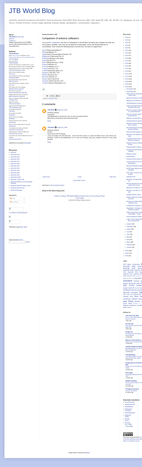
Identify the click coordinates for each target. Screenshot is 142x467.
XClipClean (12, 122)
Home (80, 177)
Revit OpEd (129, 373)
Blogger (125, 283)
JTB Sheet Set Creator (15, 133)
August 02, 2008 (62, 110)
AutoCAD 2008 (129, 266)
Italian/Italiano (129, 406)
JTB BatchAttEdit (14, 78)
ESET (44, 62)
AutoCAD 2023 (15, 175)
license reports (16, 55)
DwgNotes (12, 115)
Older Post (113, 177)
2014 (127, 68)
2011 (127, 76)
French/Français (130, 402)
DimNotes (12, 118)
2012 (127, 74)
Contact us (12, 40)
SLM (26, 57)
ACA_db (11, 85)
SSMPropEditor (13, 63)
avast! (44, 50)
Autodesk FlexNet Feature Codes (21, 185)
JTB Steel (12, 111)
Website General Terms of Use (84, 196)
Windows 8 (126, 305)
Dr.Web (44, 58)
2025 (127, 40)
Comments (14, 202)
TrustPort (45, 83)
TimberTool (12, 126)
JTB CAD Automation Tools (17, 70)
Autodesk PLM (130, 177)
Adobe (129, 264)
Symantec (45, 81)
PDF (140, 294)
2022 (127, 48)
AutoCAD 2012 (128, 270)
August (129, 229)
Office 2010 (130, 294)
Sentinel (29, 57)
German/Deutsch (130, 404)
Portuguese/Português (128, 409)
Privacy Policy (100, 196)
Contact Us (57, 196)
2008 (127, 84)
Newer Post (46, 177)
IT (47, 98)
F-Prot (44, 66)
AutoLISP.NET (130, 156)
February (129, 245)
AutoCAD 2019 (15, 166)
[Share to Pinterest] (59, 96)
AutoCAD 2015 (15, 157)
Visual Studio (127, 303)
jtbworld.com (19, 240)
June (128, 234)
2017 (127, 61)
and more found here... (16, 139)
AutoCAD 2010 (129, 268)
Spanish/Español (130, 413)
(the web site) (16, 37)
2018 (127, 58)
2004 (127, 256)
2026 (127, 37)
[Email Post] (46, 95)
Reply (49, 121)
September (130, 226)
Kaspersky (45, 73)
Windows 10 (137, 303)
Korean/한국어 (127, 419)
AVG (43, 52)
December (130, 89)
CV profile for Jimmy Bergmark (18, 212)
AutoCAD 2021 (15, 170)
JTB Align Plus (13, 100)
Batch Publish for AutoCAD (17, 96)
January (129, 247)
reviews (125, 296)
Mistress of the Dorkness (133, 340)
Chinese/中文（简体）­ (129, 423)
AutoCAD (13, 152)
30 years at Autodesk (131, 390)
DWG (125, 285)
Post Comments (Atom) (57, 185)
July (128, 232)
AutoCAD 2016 (15, 159)
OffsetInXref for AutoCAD (16, 89)
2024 (127, 42)
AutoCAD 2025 (130, 278)
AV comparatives (54, 42)
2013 (127, 71)
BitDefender (46, 56)
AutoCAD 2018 (15, 163)
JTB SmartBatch (14, 59)
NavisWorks (134, 292)
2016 (127, 63)
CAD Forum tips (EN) (132, 315)
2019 (127, 55)
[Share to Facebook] (57, 96)
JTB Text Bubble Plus (15, 107)
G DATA (44, 71)
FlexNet (11, 57)
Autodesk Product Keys (18, 188)
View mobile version (79, 180)
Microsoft (45, 77)
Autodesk (127, 281)
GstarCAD (131, 288)
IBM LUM (19, 57)
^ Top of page (79, 198)
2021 (127, 50)
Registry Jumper (131, 154)
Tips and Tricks (53, 98)
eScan (44, 60)
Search (28, 242)
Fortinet (44, 64)
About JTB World (67, 196)
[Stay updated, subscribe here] (10, 232)
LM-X (33, 57)
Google (125, 288)
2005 (127, 253)
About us (11, 38)
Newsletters (27, 143)
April (128, 239)
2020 (127, 53)
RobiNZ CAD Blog (131, 381)
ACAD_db (12, 74)
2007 (127, 87)
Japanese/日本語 (128, 415)
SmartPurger (127, 299)
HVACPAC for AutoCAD (16, 130)
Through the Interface (132, 389)
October (129, 224)
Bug (138, 283)
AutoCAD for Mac (16, 177)
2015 (127, 66)
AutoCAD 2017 (15, 161)
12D (23, 57)
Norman (44, 79)
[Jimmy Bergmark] (10, 217)
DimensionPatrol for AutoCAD (18, 92)
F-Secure (45, 68)
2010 (127, 79)
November (130, 91)
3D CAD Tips (129, 324)
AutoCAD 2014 (15, 154)
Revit (131, 296)
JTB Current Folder (14, 104)
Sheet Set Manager (16, 190)
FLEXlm (15, 57)
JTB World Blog (32, 10)
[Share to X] (55, 96)
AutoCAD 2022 (15, 173)
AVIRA (44, 54)
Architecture (136, 264)
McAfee (44, 75)
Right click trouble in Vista (134, 98)
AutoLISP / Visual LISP (17, 179)
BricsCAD (132, 283)
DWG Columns (13, 81)
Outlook (136, 294)
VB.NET (137, 301)
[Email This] (50, 96)
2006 (127, 250)
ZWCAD (129, 307)
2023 (127, 45)
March (129, 242)
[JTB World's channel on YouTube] (14, 223)
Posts (13, 198)
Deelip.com (129, 332)
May (128, 237)
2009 (127, 81)
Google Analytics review (133, 194)
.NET (124, 264)
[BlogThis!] (53, 96)
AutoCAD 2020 (15, 168)
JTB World (50, 110)
